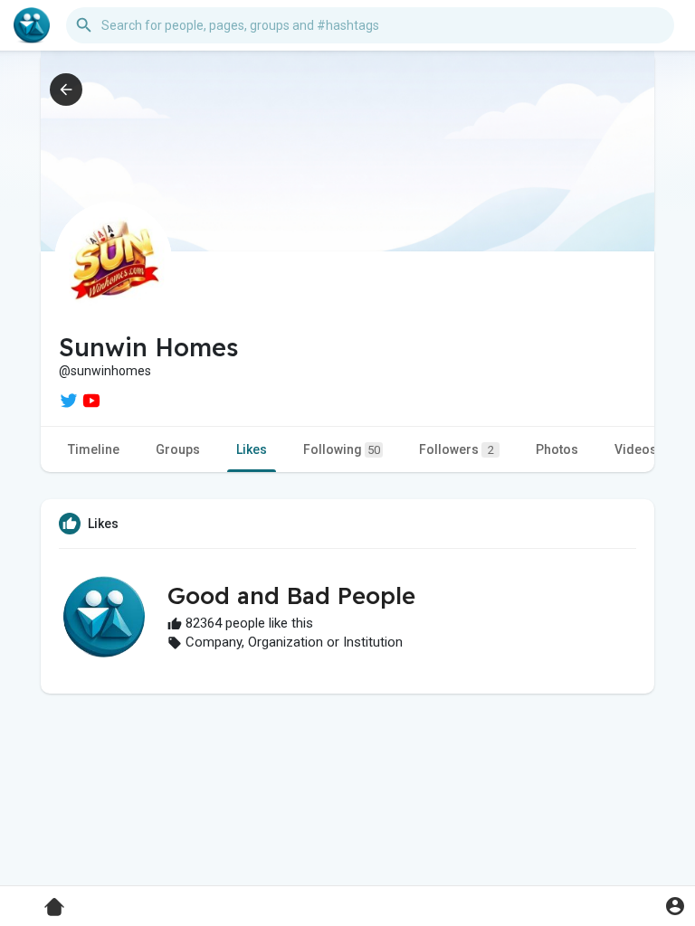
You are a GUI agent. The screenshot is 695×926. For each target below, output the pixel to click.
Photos (557, 449)
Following (341, 449)
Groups (178, 449)
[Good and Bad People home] (32, 25)
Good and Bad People (291, 595)
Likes (251, 449)
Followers (456, 449)
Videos (635, 449)
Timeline (93, 449)
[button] (674, 905)
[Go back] (66, 89)
